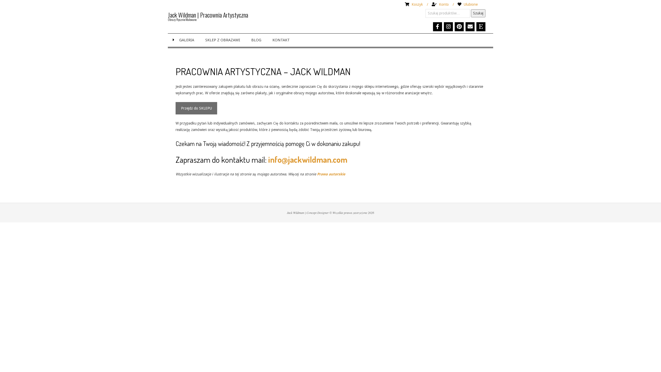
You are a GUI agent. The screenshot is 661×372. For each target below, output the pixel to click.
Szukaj (478, 13)
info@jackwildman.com (307, 159)
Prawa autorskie (331, 174)
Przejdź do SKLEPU (196, 108)
